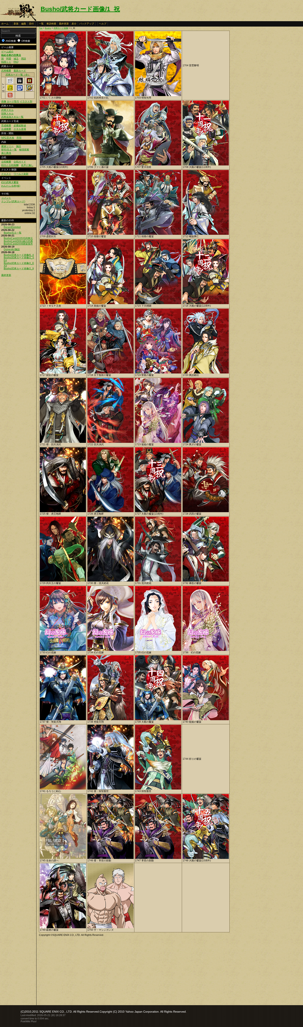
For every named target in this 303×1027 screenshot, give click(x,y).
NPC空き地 (7, 137)
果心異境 (6, 153)
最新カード (20, 70)
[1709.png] (63, 234)
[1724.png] (206, 442)
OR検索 (25, 41)
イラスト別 (26, 101)
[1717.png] (63, 372)
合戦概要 (6, 161)
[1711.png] (158, 234)
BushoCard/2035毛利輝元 (18, 238)
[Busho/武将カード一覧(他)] (10, 97)
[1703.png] (158, 95)
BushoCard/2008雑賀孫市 (18, 243)
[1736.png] (206, 650)
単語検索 (51, 23)
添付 (31, 23)
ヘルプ (102, 23)
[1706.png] (110, 164)
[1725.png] (63, 511)
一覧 (41, 23)
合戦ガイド (20, 161)
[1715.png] (158, 303)
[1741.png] (63, 788)
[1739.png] (158, 719)
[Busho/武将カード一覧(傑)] (29, 90)
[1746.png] (110, 858)
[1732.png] (206, 580)
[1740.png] (206, 719)
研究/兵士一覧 (9, 149)
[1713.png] (63, 303)
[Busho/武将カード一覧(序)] (20, 90)
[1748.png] (206, 858)
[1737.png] (63, 719)
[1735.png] (158, 650)
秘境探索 (24, 149)
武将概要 (6, 70)
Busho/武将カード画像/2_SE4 (19, 259)
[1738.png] (110, 719)
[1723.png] (158, 442)
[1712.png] (206, 234)
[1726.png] (110, 511)
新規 (16, 23)
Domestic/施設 (12, 249)
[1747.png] (158, 858)
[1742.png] (110, 788)
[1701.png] (63, 95)
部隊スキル (7, 113)
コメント (6, 198)
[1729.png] (63, 580)
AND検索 (11, 41)
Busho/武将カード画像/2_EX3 (19, 264)
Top (40, 28)
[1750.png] (110, 927)
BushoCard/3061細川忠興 (18, 241)
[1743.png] (158, 788)
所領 (18, 137)
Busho (48, 28)
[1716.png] (206, 303)
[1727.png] (158, 511)
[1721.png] (63, 442)
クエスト (6, 173)
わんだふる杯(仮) (10, 185)
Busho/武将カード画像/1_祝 (80, 9)
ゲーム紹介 (7, 51)
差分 (74, 23)
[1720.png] (206, 372)
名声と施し (27, 165)
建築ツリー (7, 146)
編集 (23, 23)
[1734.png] (110, 650)
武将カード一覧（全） (18, 74)
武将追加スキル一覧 (12, 116)
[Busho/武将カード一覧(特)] (29, 82)
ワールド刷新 (21, 173)
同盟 (8, 58)
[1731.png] (158, 580)
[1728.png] (206, 511)
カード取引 (13, 101)
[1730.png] (110, 580)
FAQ (16, 61)
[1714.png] (110, 303)
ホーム (5, 23)
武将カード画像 (61, 28)
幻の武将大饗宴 (10, 182)
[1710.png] (110, 234)
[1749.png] (63, 927)
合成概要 (6, 129)
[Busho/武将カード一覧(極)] (20, 82)
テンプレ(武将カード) (13, 201)
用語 (23, 58)
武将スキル (7, 110)
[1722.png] (110, 442)
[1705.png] (63, 164)
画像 (3, 101)
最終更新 (64, 23)
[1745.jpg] (63, 858)
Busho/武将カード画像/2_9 (19, 268)
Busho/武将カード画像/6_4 (19, 255)
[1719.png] (158, 372)
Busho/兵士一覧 (12, 232)
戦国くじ (6, 61)
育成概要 (6, 125)
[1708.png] (206, 164)
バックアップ (86, 23)
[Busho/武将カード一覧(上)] (10, 90)
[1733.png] (63, 650)
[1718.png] (110, 372)
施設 (18, 146)
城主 (16, 58)
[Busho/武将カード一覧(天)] (10, 82)
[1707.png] (158, 164)
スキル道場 (20, 129)
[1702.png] (110, 95)
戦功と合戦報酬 (10, 165)
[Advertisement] (73, 970)
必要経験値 (20, 125)
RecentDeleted (12, 227)
